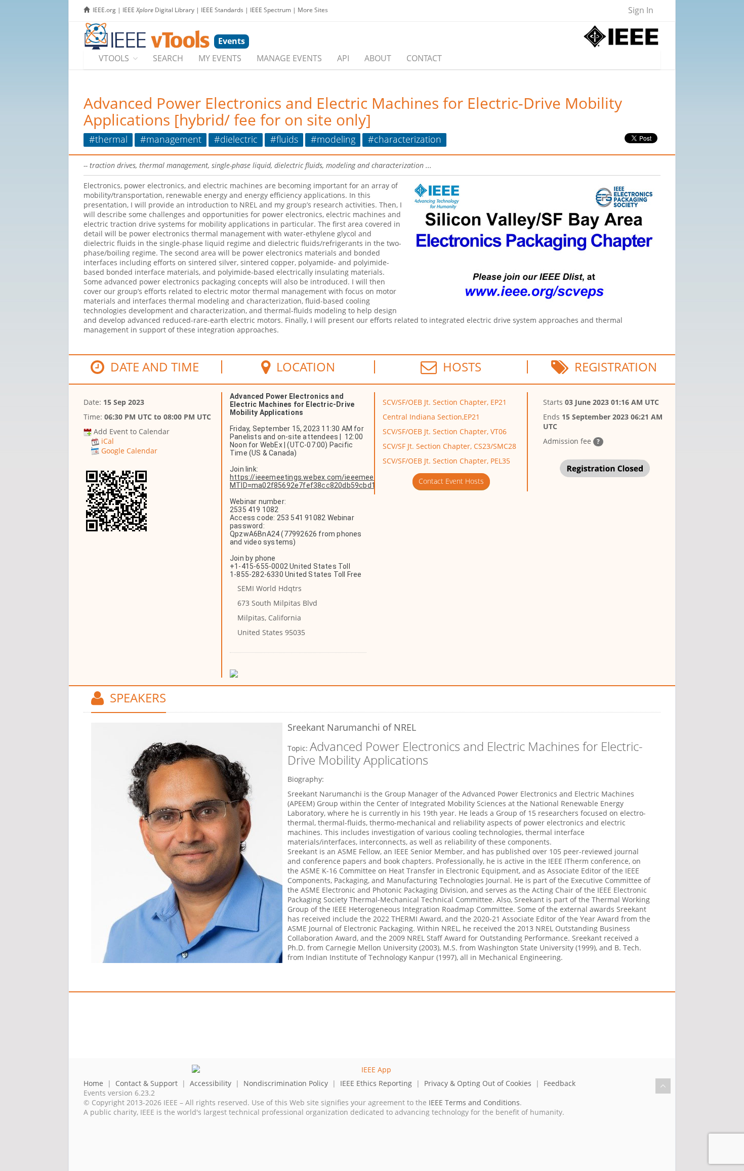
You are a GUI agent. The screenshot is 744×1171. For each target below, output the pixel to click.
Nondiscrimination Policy (285, 1083)
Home (93, 1083)
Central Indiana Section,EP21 (431, 417)
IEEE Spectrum (270, 10)
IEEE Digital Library (158, 10)
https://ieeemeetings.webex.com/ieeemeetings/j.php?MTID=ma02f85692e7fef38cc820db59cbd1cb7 (322, 481)
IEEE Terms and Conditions (474, 1102)
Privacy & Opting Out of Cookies (477, 1083)
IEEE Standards (222, 10)
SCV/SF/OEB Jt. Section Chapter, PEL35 (446, 461)
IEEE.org (104, 10)
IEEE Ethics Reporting (376, 1083)
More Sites (313, 10)
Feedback (559, 1083)
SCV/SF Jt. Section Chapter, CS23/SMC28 (449, 446)
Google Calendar (129, 450)
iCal (107, 441)
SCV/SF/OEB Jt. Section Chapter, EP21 (445, 402)
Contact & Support (146, 1083)
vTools (114, 58)
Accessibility (210, 1083)
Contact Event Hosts (451, 481)
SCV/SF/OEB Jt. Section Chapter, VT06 (445, 431)
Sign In (640, 10)
